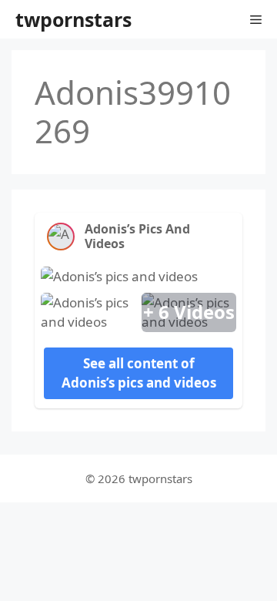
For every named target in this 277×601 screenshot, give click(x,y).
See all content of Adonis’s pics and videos (139, 373)
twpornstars (73, 19)
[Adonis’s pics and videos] (61, 236)
